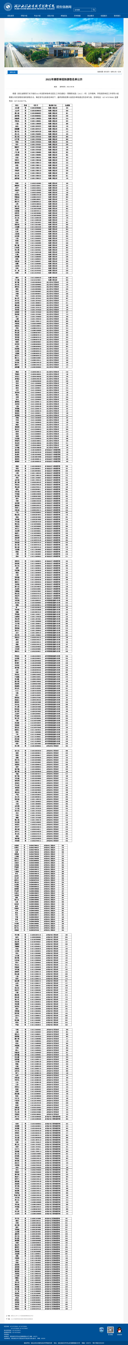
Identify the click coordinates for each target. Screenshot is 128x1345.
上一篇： (19, 1316)
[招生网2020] (37, 7)
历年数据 (77, 16)
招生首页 (11, 16)
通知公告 (113, 72)
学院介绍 (24, 16)
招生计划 (50, 16)
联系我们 (117, 16)
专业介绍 (37, 16)
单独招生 (64, 16)
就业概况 (90, 16)
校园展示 (104, 16)
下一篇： (19, 1319)
